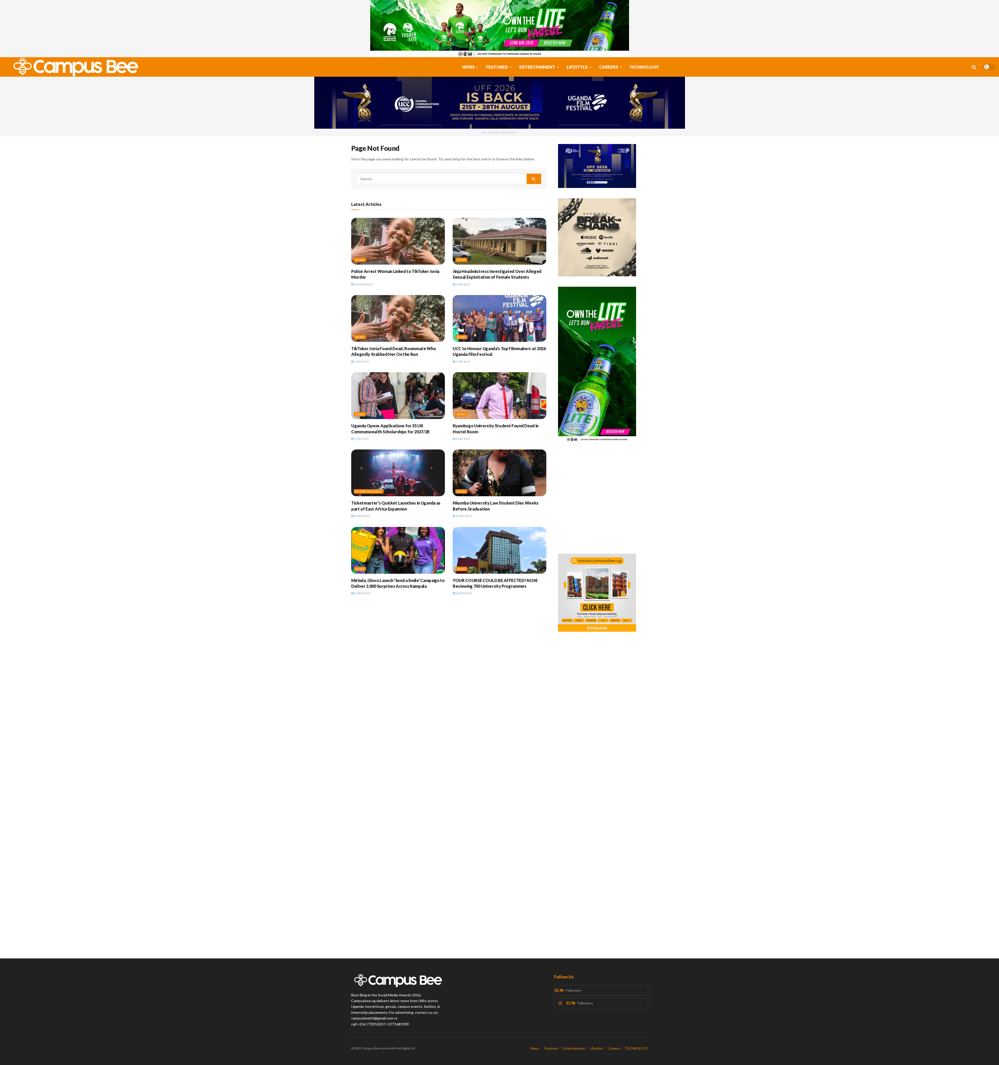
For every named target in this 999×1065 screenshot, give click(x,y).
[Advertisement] (603, 501)
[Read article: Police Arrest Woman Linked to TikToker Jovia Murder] (398, 241)
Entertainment (537, 66)
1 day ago (462, 284)
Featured (497, 66)
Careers (608, 66)
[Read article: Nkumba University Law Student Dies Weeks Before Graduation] (499, 472)
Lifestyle (577, 66)
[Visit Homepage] (73, 67)
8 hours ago (363, 284)
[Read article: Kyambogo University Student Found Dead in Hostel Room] (499, 395)
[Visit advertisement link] (499, 28)
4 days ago (362, 516)
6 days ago (362, 593)
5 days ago (463, 516)
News (468, 66)
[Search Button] (974, 67)
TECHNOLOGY (644, 66)
